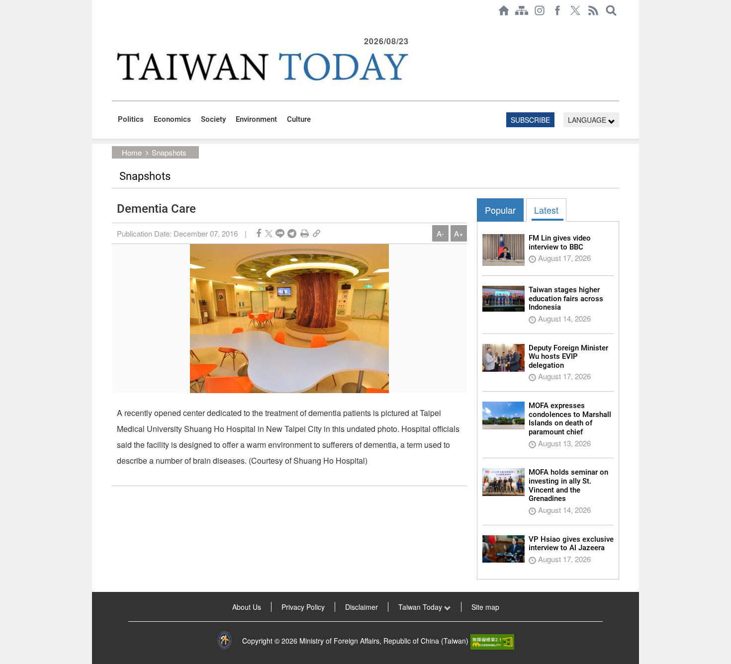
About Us (246, 607)
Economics (172, 119)
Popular (500, 209)
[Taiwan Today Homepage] (504, 10)
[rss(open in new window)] (593, 10)
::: (115, 26)
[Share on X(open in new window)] (269, 233)
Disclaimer (361, 607)
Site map (485, 607)
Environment (256, 119)
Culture (299, 119)
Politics (131, 119)
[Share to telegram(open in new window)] (292, 233)
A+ (458, 233)
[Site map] (522, 10)
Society (213, 119)
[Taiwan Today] (261, 66)
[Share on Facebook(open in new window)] (259, 233)
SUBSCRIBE (530, 120)
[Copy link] (316, 233)
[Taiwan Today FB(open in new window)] (557, 10)
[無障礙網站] (492, 641)
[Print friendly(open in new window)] (304, 233)
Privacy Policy (303, 607)
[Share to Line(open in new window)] (280, 233)
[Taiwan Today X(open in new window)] (575, 10)
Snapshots (169, 152)
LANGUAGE (588, 120)
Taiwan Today (421, 607)
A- (440, 233)
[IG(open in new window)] (540, 10)
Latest (546, 209)
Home (132, 152)
